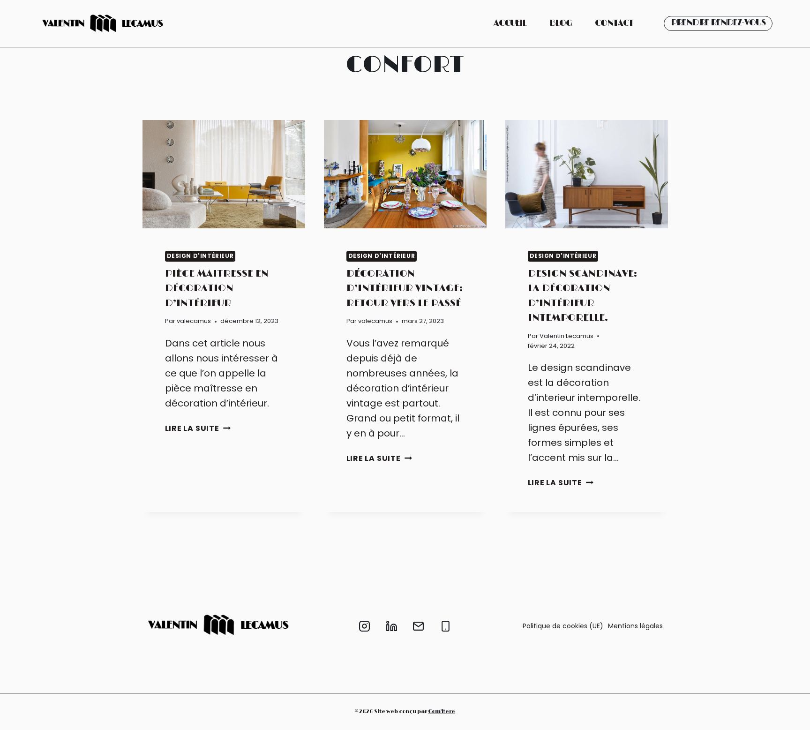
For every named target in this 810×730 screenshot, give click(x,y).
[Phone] (445, 626)
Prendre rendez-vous (718, 23)
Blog (560, 23)
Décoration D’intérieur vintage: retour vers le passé (404, 288)
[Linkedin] (391, 626)
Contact (614, 23)
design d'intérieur (200, 256)
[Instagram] (364, 626)
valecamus (194, 320)
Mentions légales (635, 626)
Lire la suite (198, 428)
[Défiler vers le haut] (790, 715)
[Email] (418, 626)
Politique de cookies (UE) (563, 626)
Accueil (510, 23)
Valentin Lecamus (566, 335)
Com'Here (441, 711)
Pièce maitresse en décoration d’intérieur (217, 288)
